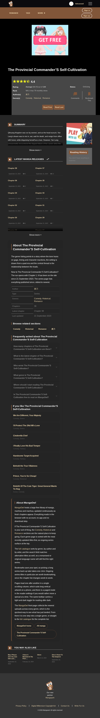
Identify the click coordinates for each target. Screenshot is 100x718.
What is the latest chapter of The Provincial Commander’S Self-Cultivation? (33, 357)
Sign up (87, 16)
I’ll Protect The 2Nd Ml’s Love (26, 425)
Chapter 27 (39, 230)
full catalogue (24, 549)
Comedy (29, 98)
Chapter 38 (12, 168)
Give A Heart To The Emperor (57, 656)
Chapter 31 (39, 205)
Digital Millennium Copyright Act (43, 706)
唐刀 (27, 94)
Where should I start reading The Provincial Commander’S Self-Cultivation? (33, 386)
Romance (13, 13)
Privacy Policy (21, 706)
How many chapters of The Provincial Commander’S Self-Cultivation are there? (32, 347)
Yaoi (28, 13)
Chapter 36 (12, 180)
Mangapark (50, 698)
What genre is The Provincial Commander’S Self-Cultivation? (28, 376)
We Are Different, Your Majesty (27, 415)
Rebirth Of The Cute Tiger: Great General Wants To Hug (35, 487)
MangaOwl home (24, 626)
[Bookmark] (89, 94)
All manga (41, 626)
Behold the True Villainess (25, 466)
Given (39, 655)
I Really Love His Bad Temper (26, 446)
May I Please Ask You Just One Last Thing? (12, 657)
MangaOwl (19, 508)
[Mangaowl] (11, 4)
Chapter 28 (12, 230)
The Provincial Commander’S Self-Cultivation (31, 634)
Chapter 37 (39, 168)
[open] (90, 3)
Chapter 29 (39, 218)
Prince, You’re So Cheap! (24, 476)
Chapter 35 (39, 180)
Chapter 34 (12, 193)
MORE (40, 13)
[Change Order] (47, 159)
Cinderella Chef (20, 436)
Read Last (59, 107)
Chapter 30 (12, 218)
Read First (47, 107)
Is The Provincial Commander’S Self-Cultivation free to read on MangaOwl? (31, 395)
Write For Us (79, 706)
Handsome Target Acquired (26, 456)
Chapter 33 (39, 193)
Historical (37, 98)
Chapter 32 (12, 205)
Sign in (87, 10)
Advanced (79, 4)
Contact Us (65, 706)
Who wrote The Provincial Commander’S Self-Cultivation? (32, 366)
